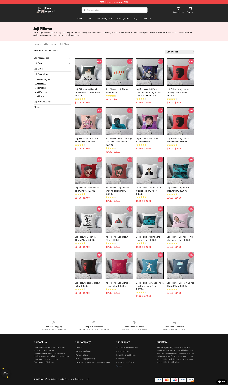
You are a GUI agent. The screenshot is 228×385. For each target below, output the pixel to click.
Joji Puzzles (41, 92)
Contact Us (120, 359)
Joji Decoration (49, 44)
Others (37, 107)
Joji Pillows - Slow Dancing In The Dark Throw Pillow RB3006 (150, 286)
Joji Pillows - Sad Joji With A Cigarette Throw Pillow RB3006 (149, 190)
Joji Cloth (38, 69)
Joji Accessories (41, 58)
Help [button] (223, 382)
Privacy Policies (81, 355)
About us (79, 347)
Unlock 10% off (5, 373)
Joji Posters (40, 88)
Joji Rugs (39, 96)
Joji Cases (38, 63)
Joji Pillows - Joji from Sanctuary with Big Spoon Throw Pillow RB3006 (148, 92)
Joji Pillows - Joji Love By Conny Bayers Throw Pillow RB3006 (87, 92)
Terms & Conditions (83, 351)
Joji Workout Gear (42, 101)
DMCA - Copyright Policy (85, 359)
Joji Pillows (65, 44)
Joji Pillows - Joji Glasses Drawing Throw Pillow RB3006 (117, 190)
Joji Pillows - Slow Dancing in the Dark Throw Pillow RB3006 (119, 141)
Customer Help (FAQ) (125, 362)
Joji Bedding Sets (43, 79)
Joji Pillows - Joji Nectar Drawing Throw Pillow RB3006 (178, 92)
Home (36, 44)
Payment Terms (122, 351)
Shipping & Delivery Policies (127, 347)
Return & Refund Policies (126, 355)
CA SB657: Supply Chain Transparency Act (92, 362)
